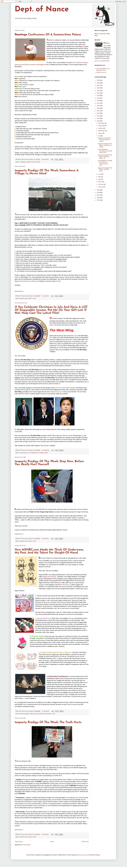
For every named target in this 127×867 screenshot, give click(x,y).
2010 (98, 121)
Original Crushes (56, 391)
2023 (98, 88)
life (35, 162)
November (101, 125)
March (100, 181)
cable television (24, 452)
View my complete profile (102, 60)
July (99, 135)
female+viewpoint (24, 713)
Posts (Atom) (26, 844)
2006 (98, 197)
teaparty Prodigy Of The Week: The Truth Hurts (48, 722)
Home (52, 841)
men (38, 452)
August (100, 133)
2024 (98, 85)
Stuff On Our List (101, 72)
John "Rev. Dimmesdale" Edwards (65, 387)
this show (75, 335)
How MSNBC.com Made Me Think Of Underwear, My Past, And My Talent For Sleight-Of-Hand (49, 551)
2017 (98, 103)
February (101, 184)
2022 (98, 90)
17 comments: (45, 296)
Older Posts (85, 841)
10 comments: (45, 538)
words (34, 298)
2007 (98, 195)
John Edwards (32, 452)
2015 (98, 108)
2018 (98, 100)
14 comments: (46, 450)
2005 (98, 200)
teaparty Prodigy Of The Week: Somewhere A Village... (105, 145)
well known (65, 584)
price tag (68, 435)
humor (35, 713)
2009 (98, 190)
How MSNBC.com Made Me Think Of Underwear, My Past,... (105, 163)
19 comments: (45, 159)
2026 (98, 80)
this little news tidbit (20, 375)
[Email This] (55, 159)
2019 (98, 98)
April (99, 179)
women (38, 162)
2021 (98, 93)
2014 (98, 110)
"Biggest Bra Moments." (50, 576)
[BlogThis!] (57, 159)
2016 (98, 105)
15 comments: (46, 711)
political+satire (24, 298)
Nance (108, 43)
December (101, 123)
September (101, 130)
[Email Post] (51, 159)
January (100, 187)
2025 (98, 83)
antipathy (41, 584)
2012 (98, 116)
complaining (23, 162)
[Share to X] (59, 159)
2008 (98, 192)
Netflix (42, 452)
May (99, 176)
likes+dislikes (47, 713)
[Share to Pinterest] (62, 159)
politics (30, 298)
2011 (98, 118)
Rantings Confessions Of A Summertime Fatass (104, 139)
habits (31, 713)
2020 (98, 95)
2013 (98, 113)
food (32, 162)
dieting (28, 162)
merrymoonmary (83, 855)
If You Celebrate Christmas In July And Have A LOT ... (105, 151)
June (100, 174)
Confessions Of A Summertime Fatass (48, 34)
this (54, 146)
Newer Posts (19, 841)
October (100, 128)
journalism (40, 713)
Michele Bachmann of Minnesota (29, 281)
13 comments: (45, 834)
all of (58, 281)
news (53, 713)
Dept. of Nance (42, 9)
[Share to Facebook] (60, 159)
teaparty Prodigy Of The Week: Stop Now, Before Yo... (105, 156)
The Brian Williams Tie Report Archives (102, 69)
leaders (17, 277)
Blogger (98, 855)
